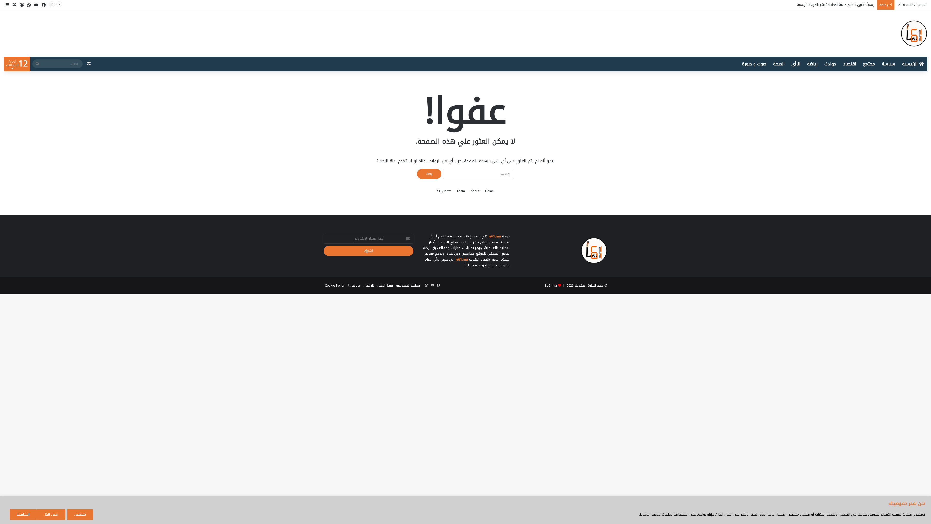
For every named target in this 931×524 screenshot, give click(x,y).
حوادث (830, 64)
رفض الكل (51, 514)
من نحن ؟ (354, 285)
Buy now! (444, 191)
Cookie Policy (335, 285)
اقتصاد (849, 64)
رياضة (812, 64)
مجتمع (869, 64)
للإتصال (368, 285)
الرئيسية (910, 64)
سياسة (888, 64)
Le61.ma (551, 285)
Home (489, 191)
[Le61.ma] (914, 33)
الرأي (795, 64)
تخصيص (80, 514)
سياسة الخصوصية (408, 285)
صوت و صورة (754, 64)
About (475, 191)
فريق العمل (385, 285)
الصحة (779, 64)
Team (461, 191)
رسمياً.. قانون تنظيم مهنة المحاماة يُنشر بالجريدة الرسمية (836, 5)
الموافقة (23, 514)
